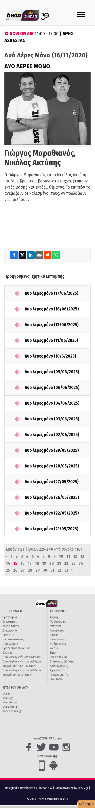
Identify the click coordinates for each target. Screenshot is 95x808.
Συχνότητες (9, 622)
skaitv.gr (7, 698)
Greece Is (8, 635)
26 (15, 570)
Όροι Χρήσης (10, 644)
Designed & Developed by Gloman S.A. (28, 788)
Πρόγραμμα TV (59, 675)
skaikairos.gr (10, 707)
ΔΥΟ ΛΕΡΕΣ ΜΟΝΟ (27, 66)
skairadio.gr (9, 702)
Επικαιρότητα (58, 639)
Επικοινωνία (9, 630)
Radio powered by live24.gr (72, 788)
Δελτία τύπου (10, 626)
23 (73, 563)
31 (52, 570)
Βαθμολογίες (58, 644)
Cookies (7, 653)
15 (15, 563)
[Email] (39, 255)
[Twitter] (23, 255)
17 (30, 563)
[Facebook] (14, 255)
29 (38, 570)
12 (75, 556)
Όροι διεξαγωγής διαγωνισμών (21, 657)
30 (45, 570)
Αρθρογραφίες (59, 666)
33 (66, 570)
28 (30, 570)
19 (44, 563)
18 (37, 563)
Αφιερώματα (57, 670)
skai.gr (6, 693)
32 (59, 570)
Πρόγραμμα (9, 617)
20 (51, 563)
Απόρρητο (86, 804)
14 (8, 563)
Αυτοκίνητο (57, 630)
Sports (54, 635)
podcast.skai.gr (12, 711)
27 (23, 570)
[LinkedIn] (31, 255)
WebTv (54, 648)
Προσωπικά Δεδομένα (16, 648)
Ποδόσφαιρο (58, 622)
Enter (53, 653)
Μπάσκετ (55, 626)
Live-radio (56, 679)
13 (82, 556)
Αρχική (54, 617)
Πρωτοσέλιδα (58, 657)
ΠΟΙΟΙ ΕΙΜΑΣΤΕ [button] (12, 611)
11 (68, 556)
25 (8, 570)
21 (59, 563)
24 (81, 563)
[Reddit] (48, 255)
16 (23, 563)
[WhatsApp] (56, 255)
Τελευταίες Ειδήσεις (62, 661)
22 (66, 563)
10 (61, 556)
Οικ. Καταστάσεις (13, 639)
